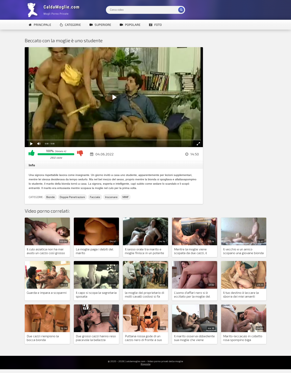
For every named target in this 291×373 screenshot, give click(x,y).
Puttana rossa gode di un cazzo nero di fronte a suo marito (143, 338)
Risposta (145, 364)
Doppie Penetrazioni (72, 197)
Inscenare (111, 197)
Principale (42, 24)
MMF (126, 197)
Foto (158, 24)
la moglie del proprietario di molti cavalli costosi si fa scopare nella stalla (144, 295)
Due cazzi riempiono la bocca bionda (43, 338)
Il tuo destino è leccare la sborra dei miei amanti (241, 294)
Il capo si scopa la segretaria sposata (96, 294)
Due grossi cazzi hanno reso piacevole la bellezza (96, 338)
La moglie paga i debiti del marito (94, 251)
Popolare (132, 24)
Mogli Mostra (54, 10)
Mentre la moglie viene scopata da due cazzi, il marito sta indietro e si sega (194, 251)
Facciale (95, 197)
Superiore (103, 24)
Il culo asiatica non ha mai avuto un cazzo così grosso (46, 251)
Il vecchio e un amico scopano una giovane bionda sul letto (243, 251)
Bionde (50, 197)
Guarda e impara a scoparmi (47, 292)
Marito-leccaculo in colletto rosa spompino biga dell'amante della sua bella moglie (242, 338)
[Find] (181, 10)
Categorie (73, 24)
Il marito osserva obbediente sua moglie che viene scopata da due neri (194, 338)
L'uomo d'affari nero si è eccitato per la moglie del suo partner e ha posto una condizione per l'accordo (193, 295)
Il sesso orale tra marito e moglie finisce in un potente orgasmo (144, 251)
